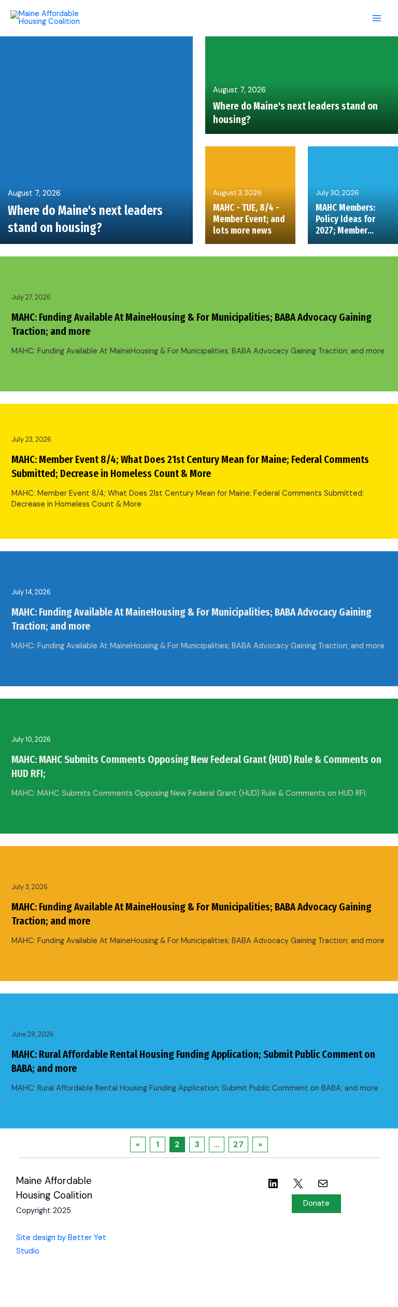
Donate (316, 1203)
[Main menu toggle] (377, 18)
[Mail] (323, 1190)
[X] (298, 1190)
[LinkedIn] (273, 1190)
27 (238, 1144)
